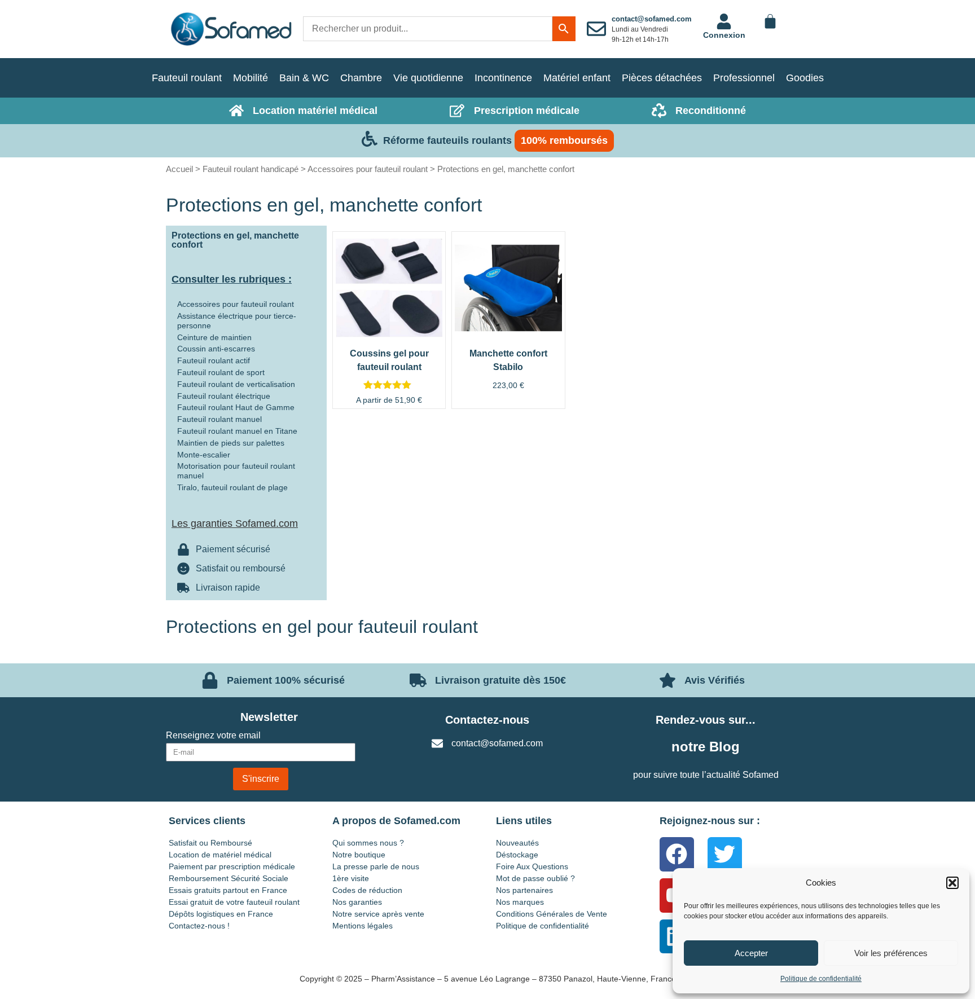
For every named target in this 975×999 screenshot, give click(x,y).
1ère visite (350, 878)
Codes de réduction (367, 890)
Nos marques (520, 901)
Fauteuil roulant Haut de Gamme (236, 407)
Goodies (805, 77)
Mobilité (250, 77)
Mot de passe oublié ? (535, 878)
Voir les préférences (891, 953)
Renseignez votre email (213, 735)
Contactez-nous (487, 720)
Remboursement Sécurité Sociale (228, 878)
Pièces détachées (662, 77)
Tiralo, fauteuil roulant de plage (232, 487)
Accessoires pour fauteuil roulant (368, 169)
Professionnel (744, 77)
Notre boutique (358, 854)
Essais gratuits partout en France (228, 890)
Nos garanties (357, 901)
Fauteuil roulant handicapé (250, 169)
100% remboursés (564, 140)
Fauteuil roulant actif (213, 360)
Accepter (751, 953)
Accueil (179, 169)
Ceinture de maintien (214, 337)
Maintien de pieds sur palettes (230, 442)
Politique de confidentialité (821, 979)
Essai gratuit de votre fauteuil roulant (234, 901)
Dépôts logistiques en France (221, 913)
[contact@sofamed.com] (596, 28)
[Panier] (770, 21)
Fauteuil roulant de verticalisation (236, 384)
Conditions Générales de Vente (551, 913)
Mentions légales (362, 925)
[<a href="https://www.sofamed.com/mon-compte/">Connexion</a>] (724, 21)
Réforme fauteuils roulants (447, 140)
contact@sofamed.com (652, 19)
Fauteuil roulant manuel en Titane (237, 430)
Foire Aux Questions (532, 866)
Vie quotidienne (428, 77)
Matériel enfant (577, 77)
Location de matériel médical (220, 854)
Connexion (724, 34)
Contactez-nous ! (199, 925)
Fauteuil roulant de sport (221, 372)
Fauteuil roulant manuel (219, 419)
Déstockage (517, 854)
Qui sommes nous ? (368, 842)
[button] (952, 882)
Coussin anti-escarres (216, 348)
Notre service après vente (378, 913)
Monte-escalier (203, 454)
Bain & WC (304, 77)
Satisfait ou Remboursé (210, 842)
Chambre (361, 77)
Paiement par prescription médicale (232, 866)
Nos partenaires (524, 890)
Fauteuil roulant (187, 77)
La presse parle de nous (375, 866)
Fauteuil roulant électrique (223, 396)
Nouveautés (517, 842)
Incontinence (503, 77)
